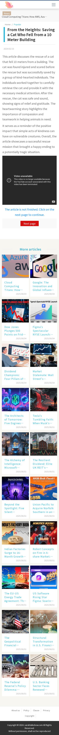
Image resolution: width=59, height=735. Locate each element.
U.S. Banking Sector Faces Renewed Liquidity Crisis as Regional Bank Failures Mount (43, 685)
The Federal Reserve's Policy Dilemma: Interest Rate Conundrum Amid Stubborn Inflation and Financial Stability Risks (15, 685)
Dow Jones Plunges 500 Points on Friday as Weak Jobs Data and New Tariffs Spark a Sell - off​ (15, 330)
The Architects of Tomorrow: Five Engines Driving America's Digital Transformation (14, 419)
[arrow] (17, 5)
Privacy (46, 710)
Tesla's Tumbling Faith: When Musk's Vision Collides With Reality (43, 419)
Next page (30, 223)
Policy (26, 710)
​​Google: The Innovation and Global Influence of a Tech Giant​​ (43, 286)
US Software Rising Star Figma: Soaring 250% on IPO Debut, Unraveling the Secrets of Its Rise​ (42, 597)
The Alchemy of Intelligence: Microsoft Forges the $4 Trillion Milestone (14, 463)
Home (8, 24)
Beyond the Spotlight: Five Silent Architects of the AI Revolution (14, 508)
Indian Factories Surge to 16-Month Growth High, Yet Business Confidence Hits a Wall (14, 552)
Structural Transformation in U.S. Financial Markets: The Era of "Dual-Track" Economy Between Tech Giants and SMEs (44, 641)
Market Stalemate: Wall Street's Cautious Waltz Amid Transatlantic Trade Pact (43, 375)
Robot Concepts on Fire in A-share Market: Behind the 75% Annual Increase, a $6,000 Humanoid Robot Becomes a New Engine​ (43, 552)
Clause (36, 710)
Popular (17, 24)
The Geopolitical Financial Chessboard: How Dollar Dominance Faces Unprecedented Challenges (14, 641)
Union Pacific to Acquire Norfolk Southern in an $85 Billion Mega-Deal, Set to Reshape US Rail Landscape (43, 508)
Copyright (29, 715)
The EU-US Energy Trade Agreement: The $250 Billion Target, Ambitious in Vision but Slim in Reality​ (14, 597)
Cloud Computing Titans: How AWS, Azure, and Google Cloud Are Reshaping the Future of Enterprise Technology (25, 16)
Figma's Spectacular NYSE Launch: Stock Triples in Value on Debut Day (43, 330)
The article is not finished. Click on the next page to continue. (29, 212)
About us (15, 710)
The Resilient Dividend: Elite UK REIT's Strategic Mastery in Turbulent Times (42, 463)
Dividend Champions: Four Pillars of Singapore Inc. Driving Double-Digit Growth (14, 375)
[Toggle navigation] (53, 5)
